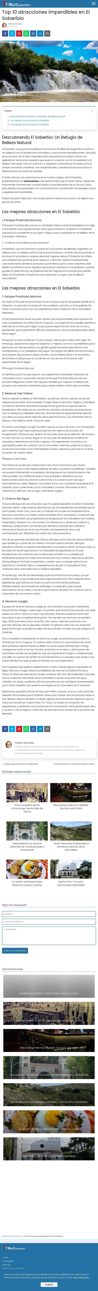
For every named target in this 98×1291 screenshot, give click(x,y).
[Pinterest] (19, 33)
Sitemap (7, 1265)
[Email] (47, 33)
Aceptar (49, 1284)
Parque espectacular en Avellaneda (21, 764)
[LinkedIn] (33, 33)
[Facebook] (5, 33)
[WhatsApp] (26, 33)
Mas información (81, 1277)
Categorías (8, 1261)
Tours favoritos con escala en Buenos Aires (74, 764)
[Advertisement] (49, 1195)
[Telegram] (40, 33)
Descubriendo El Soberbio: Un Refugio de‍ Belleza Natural (37, 116)
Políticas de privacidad (13, 1268)
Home (5, 1257)
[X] (12, 33)
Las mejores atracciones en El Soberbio (29, 124)
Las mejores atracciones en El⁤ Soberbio (29, 120)
